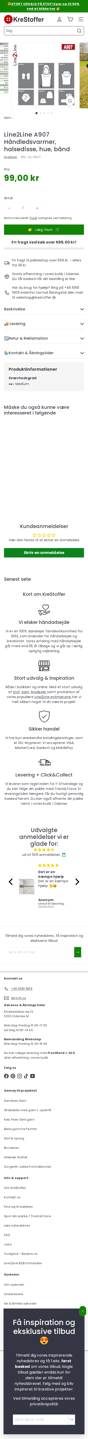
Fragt (33, 218)
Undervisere (13, 1294)
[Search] (79, 31)
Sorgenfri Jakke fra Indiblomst (27, 1166)
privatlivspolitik (44, 1404)
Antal (8, 198)
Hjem (7, 118)
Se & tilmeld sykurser (20, 1303)
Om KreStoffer (15, 1188)
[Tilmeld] (71, 1420)
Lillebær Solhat (15, 1157)
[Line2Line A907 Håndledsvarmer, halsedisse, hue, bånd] (33, 460)
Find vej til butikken (18, 1206)
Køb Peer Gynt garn (19, 1119)
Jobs (8, 1244)
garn (25, 692)
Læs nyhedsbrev (17, 1225)
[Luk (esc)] (82, 1311)
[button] (12, 881)
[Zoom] (70, 101)
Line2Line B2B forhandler (23, 1263)
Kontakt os (12, 1197)
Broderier (11, 1148)
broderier (39, 692)
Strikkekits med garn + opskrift (27, 1110)
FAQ (7, 1235)
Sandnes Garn (15, 1100)
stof (16, 692)
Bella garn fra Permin (20, 1129)
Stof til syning (14, 1138)
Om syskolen (14, 1284)
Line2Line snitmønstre (53, 697)
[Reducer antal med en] (9, 208)
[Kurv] (70, 19)
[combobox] (44, 30)
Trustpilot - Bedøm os (21, 1254)
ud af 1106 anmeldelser (41, 854)
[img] (44, 849)
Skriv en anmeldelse (44, 552)
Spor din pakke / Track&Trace (27, 1216)
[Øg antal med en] (37, 208)
